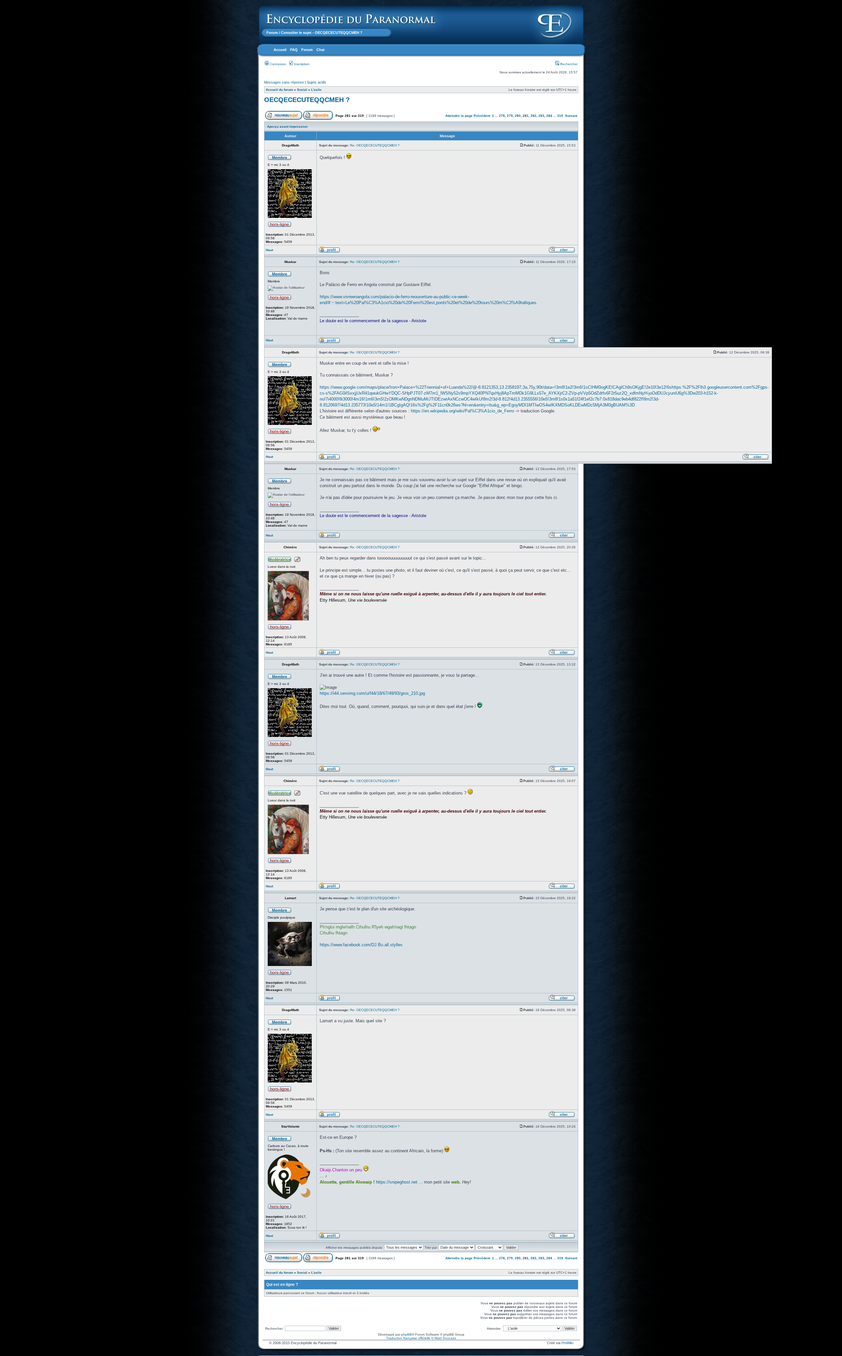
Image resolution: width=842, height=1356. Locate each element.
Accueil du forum (279, 89)
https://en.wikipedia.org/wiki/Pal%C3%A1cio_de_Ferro (462, 410)
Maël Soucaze (445, 1338)
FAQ (294, 50)
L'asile (316, 89)
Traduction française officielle (408, 1338)
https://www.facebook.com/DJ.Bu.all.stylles (361, 944)
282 (533, 115)
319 (560, 115)
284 (549, 115)
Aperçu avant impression (287, 126)
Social (302, 89)
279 (510, 115)
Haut (269, 250)
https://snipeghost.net (396, 1182)
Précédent (482, 115)
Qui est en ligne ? (282, 1284)
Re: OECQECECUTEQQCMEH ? (375, 145)
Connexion (277, 64)
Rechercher (568, 64)
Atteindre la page (459, 115)
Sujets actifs (316, 82)
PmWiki (567, 1343)
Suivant (571, 115)
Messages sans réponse (284, 82)
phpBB (406, 1334)
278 (502, 115)
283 (541, 115)
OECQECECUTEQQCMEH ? (307, 99)
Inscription (301, 64)
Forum (272, 33)
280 (518, 115)
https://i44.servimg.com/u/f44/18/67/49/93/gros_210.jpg (372, 693)
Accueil (280, 50)
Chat (320, 50)
